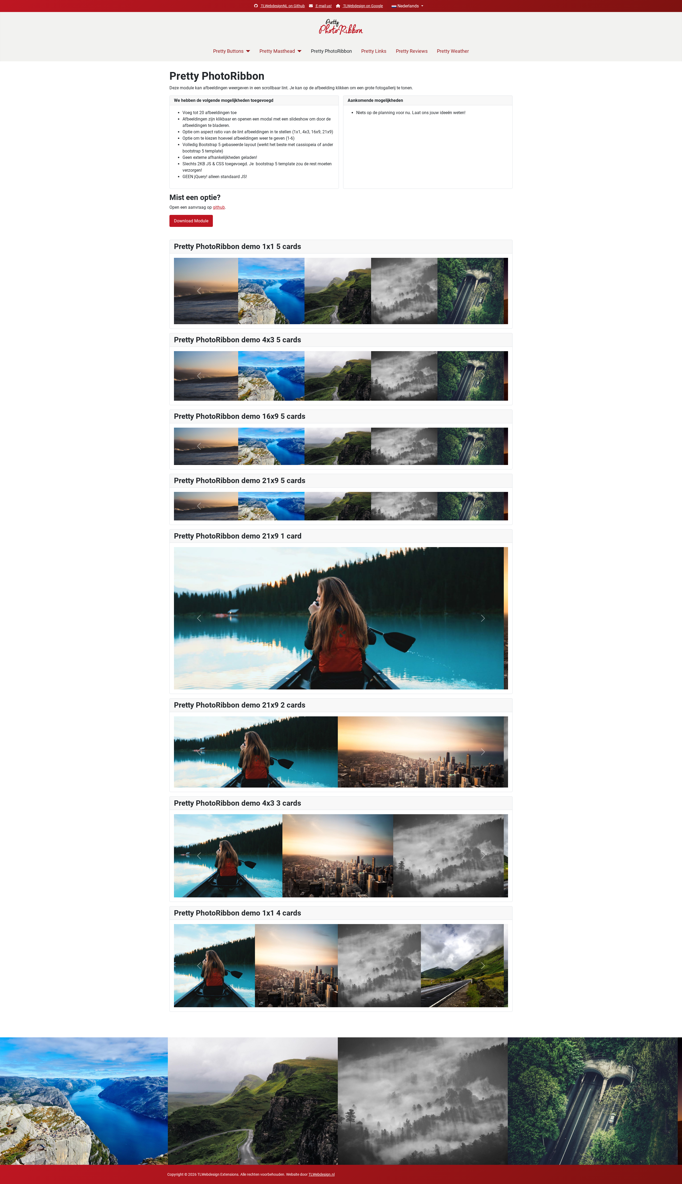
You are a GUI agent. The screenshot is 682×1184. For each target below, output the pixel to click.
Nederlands (408, 6)
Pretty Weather (453, 51)
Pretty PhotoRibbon (331, 51)
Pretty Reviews (412, 51)
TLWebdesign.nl (321, 1174)
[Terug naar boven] (673, 1174)
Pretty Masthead (277, 51)
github (219, 207)
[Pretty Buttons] (246, 51)
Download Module (191, 220)
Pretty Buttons (228, 51)
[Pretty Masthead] (298, 51)
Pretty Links (373, 51)
